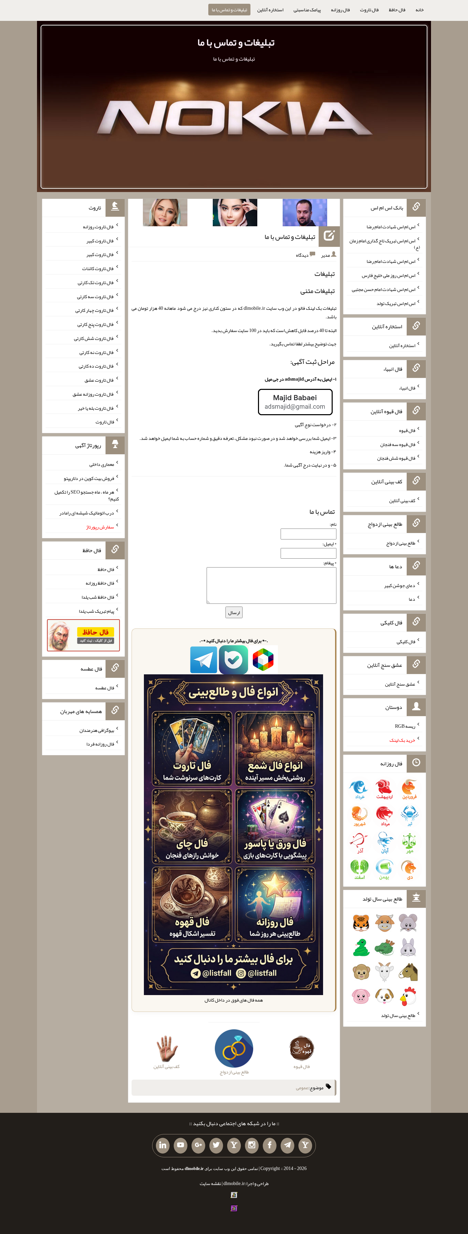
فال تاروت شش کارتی (94, 338)
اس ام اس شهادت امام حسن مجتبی (383, 289)
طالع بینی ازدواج (400, 543)
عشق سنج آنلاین (400, 683)
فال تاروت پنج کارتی (95, 324)
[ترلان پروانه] (235, 214)
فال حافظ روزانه (100, 583)
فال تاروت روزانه (98, 226)
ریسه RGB (405, 726)
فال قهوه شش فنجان (396, 458)
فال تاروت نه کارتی (96, 352)
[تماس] (234, 1146)
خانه (420, 9)
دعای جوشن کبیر (399, 585)
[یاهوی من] (305, 1146)
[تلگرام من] (287, 1146)
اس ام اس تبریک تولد (396, 303)
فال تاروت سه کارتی (95, 296)
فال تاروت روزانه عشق (93, 394)
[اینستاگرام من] (252, 1146)
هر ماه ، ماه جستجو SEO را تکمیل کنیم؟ (86, 495)
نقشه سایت (210, 1183)
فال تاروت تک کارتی (96, 282)
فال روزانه (340, 9)
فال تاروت (369, 9)
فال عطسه (104, 687)
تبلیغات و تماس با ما (229, 9)
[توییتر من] (216, 1146)
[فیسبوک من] (269, 1146)
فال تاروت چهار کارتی (94, 310)
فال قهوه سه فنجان (397, 444)
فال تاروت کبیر (100, 240)
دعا (412, 599)
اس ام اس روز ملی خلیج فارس (388, 275)
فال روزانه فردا (100, 744)
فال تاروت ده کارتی (96, 366)
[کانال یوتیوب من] (180, 1146)
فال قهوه (407, 430)
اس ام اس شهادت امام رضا (391, 226)
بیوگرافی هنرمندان (96, 730)
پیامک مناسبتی (307, 9)
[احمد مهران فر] (305, 214)
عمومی (302, 1087)
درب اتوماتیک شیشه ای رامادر (86, 513)
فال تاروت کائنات (98, 268)
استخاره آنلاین (270, 9)
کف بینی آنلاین (402, 500)
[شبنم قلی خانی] (165, 214)
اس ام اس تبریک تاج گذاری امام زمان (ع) (384, 244)
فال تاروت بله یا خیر (96, 407)
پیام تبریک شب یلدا (96, 611)
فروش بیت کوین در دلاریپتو (89, 478)
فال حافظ (397, 9)
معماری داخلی (101, 464)
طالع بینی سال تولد (398, 1015)
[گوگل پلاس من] (198, 1146)
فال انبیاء (407, 388)
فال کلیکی (406, 641)
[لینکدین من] (163, 1146)
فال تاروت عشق (99, 380)
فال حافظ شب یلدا (98, 597)
